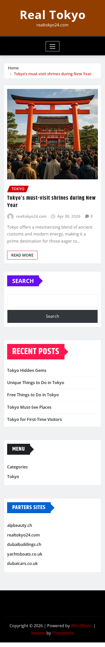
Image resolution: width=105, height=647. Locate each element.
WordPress (81, 625)
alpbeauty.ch (19, 525)
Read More (22, 255)
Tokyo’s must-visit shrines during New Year (52, 73)
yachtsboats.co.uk (24, 554)
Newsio (38, 633)
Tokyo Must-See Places (29, 407)
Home (13, 67)
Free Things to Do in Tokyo (33, 395)
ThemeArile (63, 633)
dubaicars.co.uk (22, 563)
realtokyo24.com (31, 216)
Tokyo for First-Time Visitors (34, 419)
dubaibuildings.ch (24, 544)
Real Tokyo (53, 14)
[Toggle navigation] (53, 46)
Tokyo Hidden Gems (26, 370)
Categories (17, 467)
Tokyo (13, 476)
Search (23, 281)
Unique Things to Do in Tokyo (35, 382)
